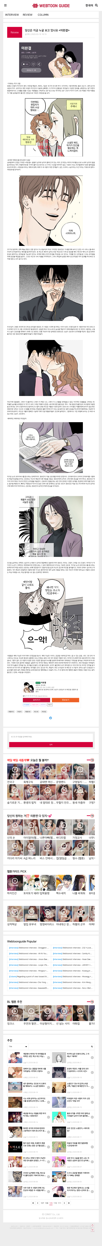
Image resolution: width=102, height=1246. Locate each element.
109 (51, 1203)
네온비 (38, 685)
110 (55, 1203)
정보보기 (65, 700)
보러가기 (36, 700)
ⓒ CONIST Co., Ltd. (51, 1214)
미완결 (41, 683)
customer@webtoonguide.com (43, 1228)
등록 (51, 744)
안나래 (43, 685)
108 (46, 1203)
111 (59, 1203)
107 (42, 1203)
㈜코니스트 (14, 1226)
